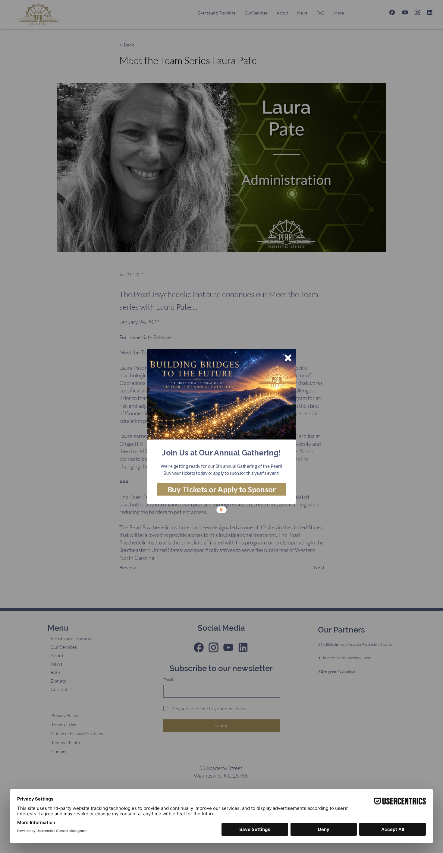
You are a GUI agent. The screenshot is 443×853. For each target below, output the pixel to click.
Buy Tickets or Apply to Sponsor (221, 489)
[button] (221, 452)
